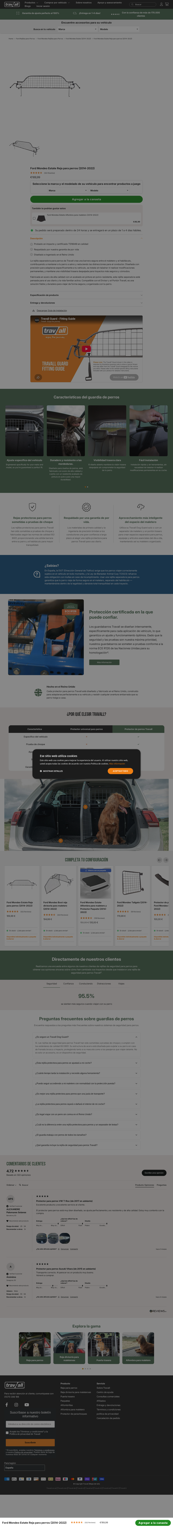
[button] (51, 771)
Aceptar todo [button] (120, 771)
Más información (117, 763)
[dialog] (86, 764)
